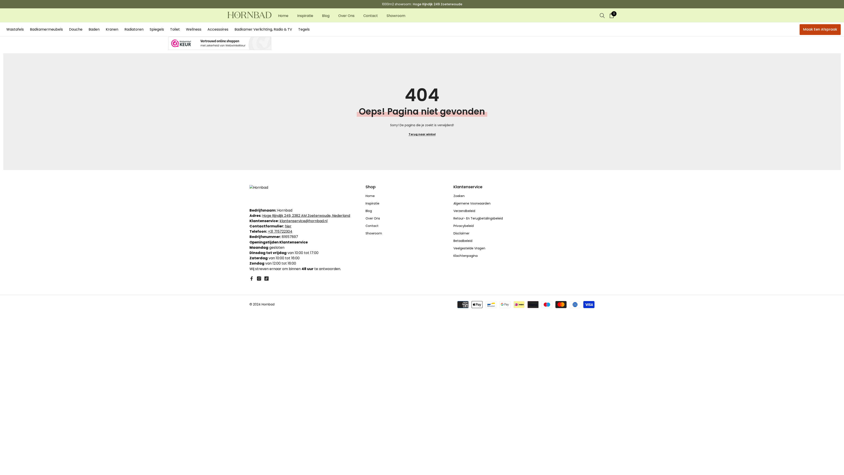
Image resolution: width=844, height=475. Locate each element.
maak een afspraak (820, 29)
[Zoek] (602, 15)
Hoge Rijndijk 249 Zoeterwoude (437, 4)
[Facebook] (251, 278)
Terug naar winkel (422, 134)
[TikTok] (266, 278)
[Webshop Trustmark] (422, 43)
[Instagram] (259, 278)
